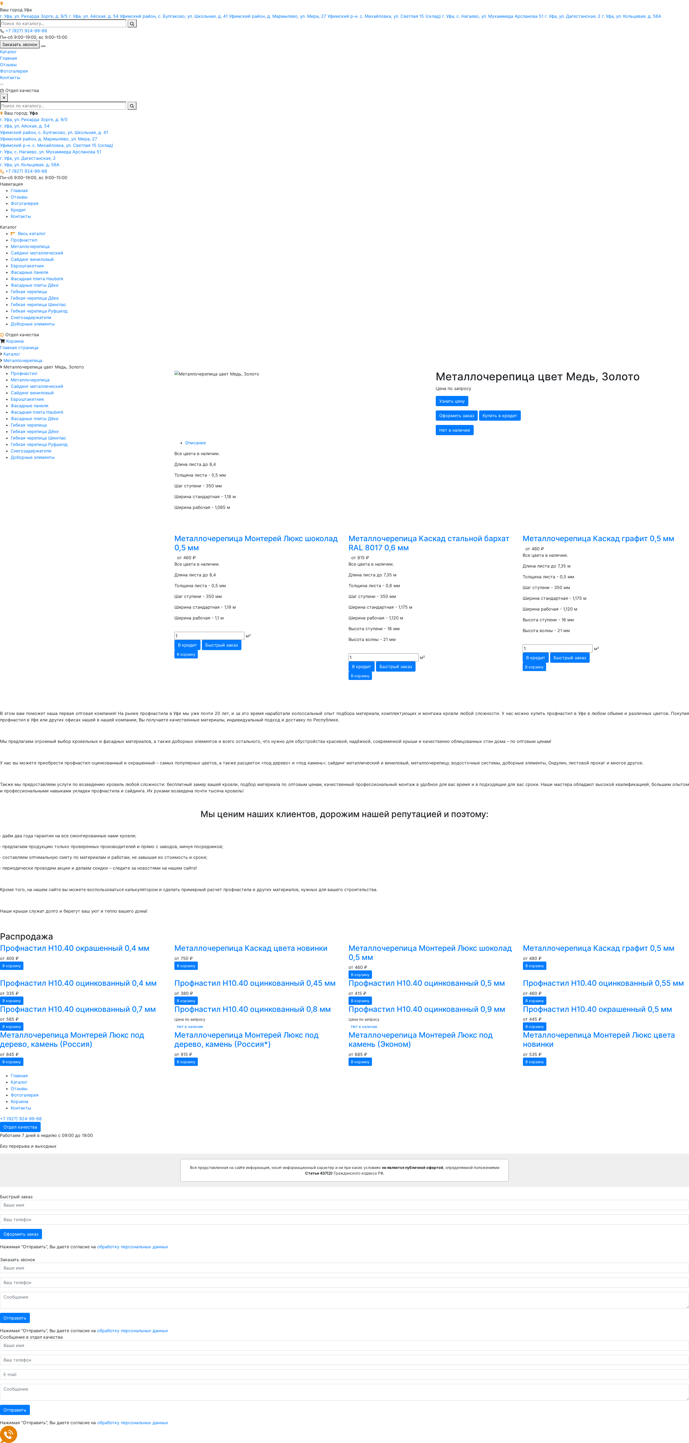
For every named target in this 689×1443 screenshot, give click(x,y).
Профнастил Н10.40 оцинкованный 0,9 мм (427, 1009)
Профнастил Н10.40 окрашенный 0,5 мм (597, 1009)
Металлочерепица (30, 246)
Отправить (14, 1318)
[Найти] (132, 23)
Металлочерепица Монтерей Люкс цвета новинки (599, 1039)
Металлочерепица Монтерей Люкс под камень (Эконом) (421, 1039)
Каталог (8, 51)
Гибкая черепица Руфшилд (39, 311)
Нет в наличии (454, 430)
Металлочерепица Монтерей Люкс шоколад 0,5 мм (256, 543)
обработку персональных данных (132, 1246)
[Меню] (43, 46)
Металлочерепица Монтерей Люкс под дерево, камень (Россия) (72, 1039)
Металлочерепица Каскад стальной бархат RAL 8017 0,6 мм (429, 543)
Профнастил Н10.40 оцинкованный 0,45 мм (255, 983)
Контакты (10, 77)
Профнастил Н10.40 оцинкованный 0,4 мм (78, 983)
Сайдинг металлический (37, 253)
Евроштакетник (27, 265)
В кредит (187, 645)
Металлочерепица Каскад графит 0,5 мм (598, 538)
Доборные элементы (33, 324)
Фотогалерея (14, 71)
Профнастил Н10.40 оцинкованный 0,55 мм (603, 983)
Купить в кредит (500, 415)
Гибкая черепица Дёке (35, 298)
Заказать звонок (19, 44)
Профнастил (24, 240)
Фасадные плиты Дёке (34, 285)
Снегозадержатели (31, 317)
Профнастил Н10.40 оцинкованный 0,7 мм (78, 1009)
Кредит (18, 209)
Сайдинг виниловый (32, 259)
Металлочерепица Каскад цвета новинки (251, 948)
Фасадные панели (29, 272)
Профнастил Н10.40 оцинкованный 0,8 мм (252, 1009)
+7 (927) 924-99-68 (26, 30)
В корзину (186, 654)
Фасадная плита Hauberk (37, 278)
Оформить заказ (20, 1234)
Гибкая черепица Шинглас (38, 304)
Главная (8, 58)
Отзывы (8, 64)
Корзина (15, 341)
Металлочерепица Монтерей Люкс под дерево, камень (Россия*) (246, 1039)
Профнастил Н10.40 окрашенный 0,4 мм (74, 948)
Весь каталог (31, 233)
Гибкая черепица (29, 291)
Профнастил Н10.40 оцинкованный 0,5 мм (427, 983)
